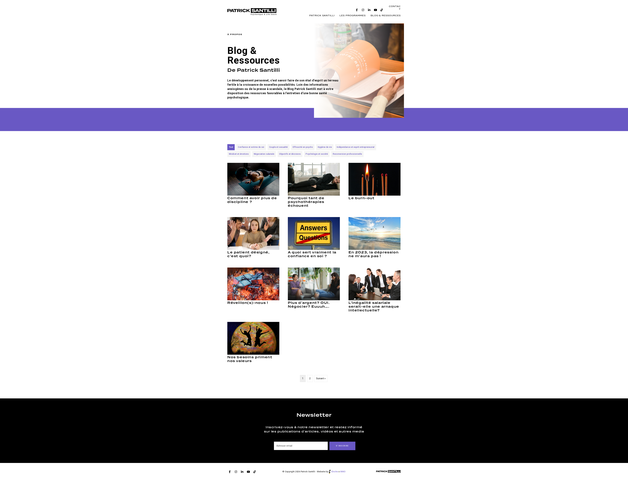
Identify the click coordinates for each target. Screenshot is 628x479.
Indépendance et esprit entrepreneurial (356, 147)
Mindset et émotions (239, 154)
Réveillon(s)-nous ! (247, 303)
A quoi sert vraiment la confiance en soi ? (312, 254)
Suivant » (321, 378)
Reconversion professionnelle (347, 154)
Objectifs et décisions (290, 154)
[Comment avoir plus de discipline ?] (253, 179)
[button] (357, 10)
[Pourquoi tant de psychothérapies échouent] (314, 179)
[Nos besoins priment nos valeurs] (253, 338)
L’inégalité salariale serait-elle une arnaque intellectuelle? (374, 306)
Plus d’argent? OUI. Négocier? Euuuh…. (309, 304)
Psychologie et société (317, 154)
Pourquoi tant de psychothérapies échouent (306, 202)
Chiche (334, 471)
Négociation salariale (264, 154)
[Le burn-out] (375, 179)
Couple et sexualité (278, 147)
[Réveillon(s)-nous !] (253, 283)
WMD (343, 471)
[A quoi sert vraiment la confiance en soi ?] (314, 233)
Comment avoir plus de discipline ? (252, 200)
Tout (231, 147)
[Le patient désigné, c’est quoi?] (253, 233)
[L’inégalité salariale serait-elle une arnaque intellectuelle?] (375, 283)
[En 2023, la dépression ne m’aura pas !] (375, 233)
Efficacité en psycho (303, 147)
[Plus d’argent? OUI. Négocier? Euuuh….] (314, 283)
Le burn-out (362, 198)
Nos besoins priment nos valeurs (249, 359)
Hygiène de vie (325, 147)
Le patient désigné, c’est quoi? (248, 254)
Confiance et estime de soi (251, 147)
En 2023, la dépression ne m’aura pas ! (374, 254)
